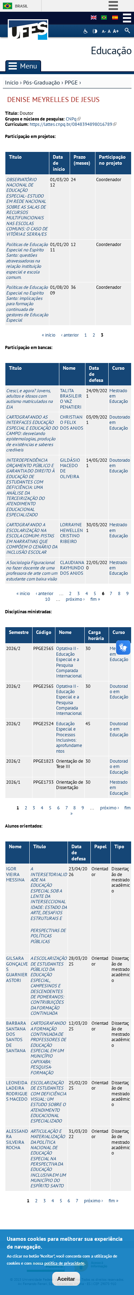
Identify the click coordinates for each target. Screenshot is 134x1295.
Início (12, 82)
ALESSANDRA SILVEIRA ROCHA (17, 1139)
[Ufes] (28, 26)
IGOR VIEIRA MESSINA (15, 874)
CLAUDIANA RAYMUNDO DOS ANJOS (72, 568)
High (94, 31)
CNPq (73, 119)
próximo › (75, 599)
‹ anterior (70, 335)
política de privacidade (64, 1263)
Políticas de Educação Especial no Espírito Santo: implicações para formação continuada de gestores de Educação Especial (27, 303)
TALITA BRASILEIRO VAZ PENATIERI (71, 399)
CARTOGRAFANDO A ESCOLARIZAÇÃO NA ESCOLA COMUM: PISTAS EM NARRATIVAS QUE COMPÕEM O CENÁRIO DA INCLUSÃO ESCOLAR (31, 538)
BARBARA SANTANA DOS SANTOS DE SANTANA (16, 1037)
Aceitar (66, 1279)
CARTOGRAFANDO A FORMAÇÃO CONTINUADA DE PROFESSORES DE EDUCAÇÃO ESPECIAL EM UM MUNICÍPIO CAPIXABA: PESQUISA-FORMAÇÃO (48, 1047)
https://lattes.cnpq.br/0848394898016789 (73, 124)
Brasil (21, 6)
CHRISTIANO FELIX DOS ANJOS (71, 422)
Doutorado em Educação (119, 691)
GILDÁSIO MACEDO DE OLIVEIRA (70, 468)
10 (47, 599)
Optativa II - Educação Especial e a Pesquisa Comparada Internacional (69, 662)
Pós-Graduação (41, 82)
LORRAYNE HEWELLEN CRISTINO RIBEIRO (71, 533)
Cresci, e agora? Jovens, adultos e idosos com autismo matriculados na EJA (29, 399)
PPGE (71, 82)
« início (48, 335)
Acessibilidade (86, 31)
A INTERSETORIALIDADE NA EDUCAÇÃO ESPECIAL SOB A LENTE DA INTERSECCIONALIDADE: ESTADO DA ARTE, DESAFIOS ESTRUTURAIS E (48, 905)
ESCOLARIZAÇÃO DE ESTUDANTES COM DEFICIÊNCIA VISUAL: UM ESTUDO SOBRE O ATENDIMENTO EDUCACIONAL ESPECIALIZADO (48, 1102)
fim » (95, 599)
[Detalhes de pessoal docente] (104, 18)
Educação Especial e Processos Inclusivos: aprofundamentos (69, 737)
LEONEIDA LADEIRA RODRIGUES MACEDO (17, 1091)
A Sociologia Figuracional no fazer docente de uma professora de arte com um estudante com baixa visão (31, 570)
